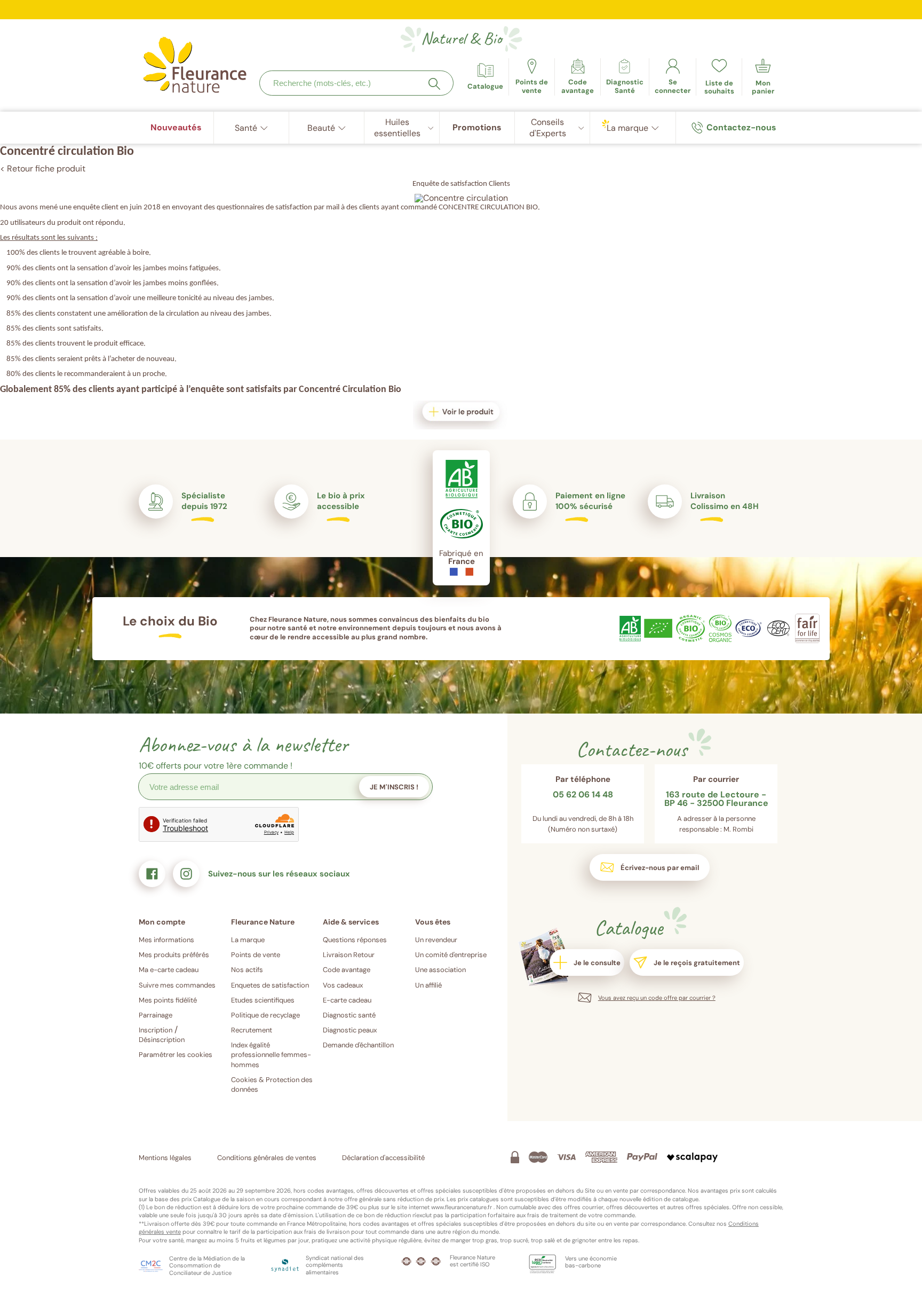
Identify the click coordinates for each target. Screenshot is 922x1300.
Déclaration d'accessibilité (383, 1157)
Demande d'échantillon (358, 1045)
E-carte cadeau (347, 1000)
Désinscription (162, 1039)
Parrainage (155, 1015)
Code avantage (346, 969)
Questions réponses (355, 939)
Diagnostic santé (349, 1015)
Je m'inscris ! (394, 787)
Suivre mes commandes (177, 985)
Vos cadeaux (343, 985)
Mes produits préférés (174, 954)
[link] (577, 77)
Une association (440, 969)
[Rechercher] (434, 84)
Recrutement (251, 1030)
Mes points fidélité (168, 1000)
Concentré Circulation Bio (350, 390)
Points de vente (255, 954)
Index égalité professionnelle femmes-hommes (271, 1054)
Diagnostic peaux (350, 1030)
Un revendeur (436, 939)
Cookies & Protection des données (272, 1084)
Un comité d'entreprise (451, 954)
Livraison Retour (349, 954)
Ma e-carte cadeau (168, 969)
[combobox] (356, 83)
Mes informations (166, 939)
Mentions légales (165, 1157)
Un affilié (428, 985)
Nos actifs (247, 969)
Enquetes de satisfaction (270, 985)
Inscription (155, 1030)
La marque (248, 939)
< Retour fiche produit (42, 168)
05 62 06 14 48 (583, 795)
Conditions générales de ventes (266, 1157)
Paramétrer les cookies (175, 1054)
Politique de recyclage (265, 1015)
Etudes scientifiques (263, 1000)
